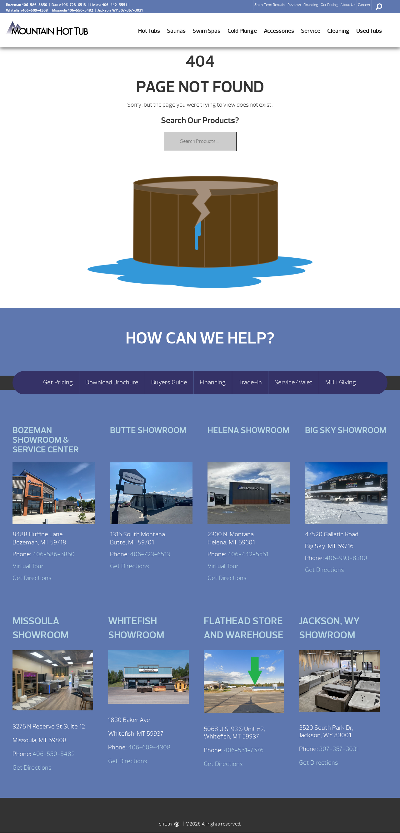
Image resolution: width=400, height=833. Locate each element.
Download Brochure (111, 382)
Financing (310, 4)
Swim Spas (206, 31)
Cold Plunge (242, 31)
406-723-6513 (150, 554)
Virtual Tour (27, 566)
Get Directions (32, 578)
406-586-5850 (53, 554)
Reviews (294, 4)
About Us (347, 4)
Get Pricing (329, 4)
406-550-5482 (53, 754)
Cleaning (338, 31)
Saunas (176, 31)
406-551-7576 (243, 750)
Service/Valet (293, 382)
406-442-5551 (248, 554)
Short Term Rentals (269, 4)
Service (310, 31)
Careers (364, 4)
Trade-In (250, 382)
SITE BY (166, 824)
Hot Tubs (149, 31)
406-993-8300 (346, 558)
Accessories (279, 31)
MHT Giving (340, 382)
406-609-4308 (149, 747)
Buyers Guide (169, 382)
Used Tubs (369, 31)
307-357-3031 (339, 749)
